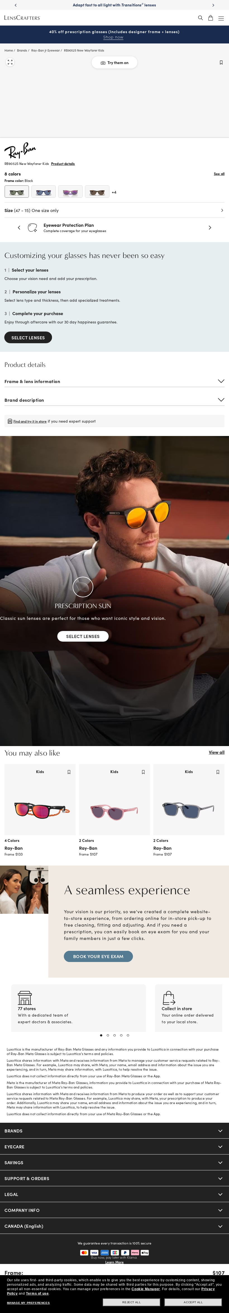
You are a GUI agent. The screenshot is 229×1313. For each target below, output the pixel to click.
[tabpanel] (78, 1014)
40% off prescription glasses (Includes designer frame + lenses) (114, 34)
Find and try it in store (30, 421)
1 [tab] (101, 1035)
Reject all (131, 1302)
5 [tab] (128, 1035)
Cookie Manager (146, 1289)
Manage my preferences (28, 1302)
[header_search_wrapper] (200, 17)
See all (219, 173)
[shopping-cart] (211, 17)
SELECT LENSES (28, 337)
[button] (19, 227)
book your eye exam (98, 956)
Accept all (193, 1302)
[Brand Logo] (20, 157)
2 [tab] (107, 1035)
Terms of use (37, 1293)
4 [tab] (121, 1035)
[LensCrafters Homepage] (22, 18)
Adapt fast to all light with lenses (114, 5)
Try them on (118, 62)
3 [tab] (114, 1035)
